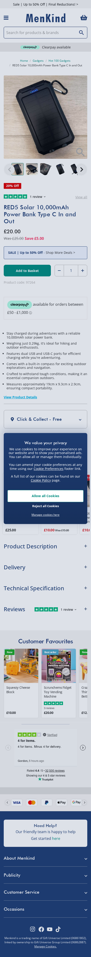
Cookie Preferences (48, 468)
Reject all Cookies (45, 506)
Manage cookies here (46, 514)
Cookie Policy (41, 480)
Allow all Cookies (45, 496)
